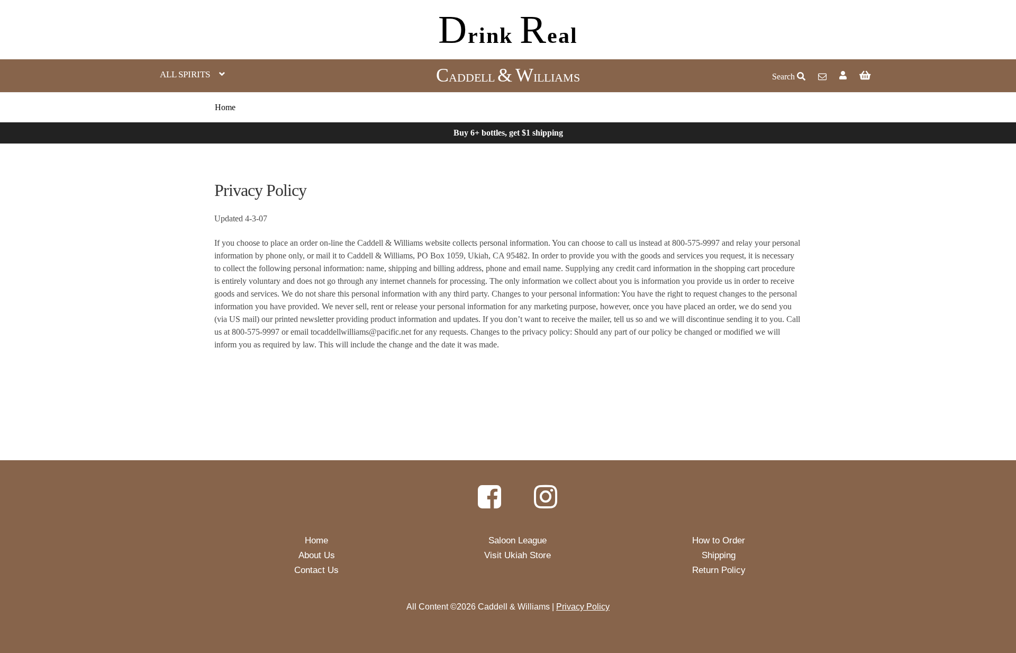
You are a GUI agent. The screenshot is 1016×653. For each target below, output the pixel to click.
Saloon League (517, 540)
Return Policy (719, 570)
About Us (316, 555)
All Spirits (185, 74)
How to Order (718, 540)
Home (225, 107)
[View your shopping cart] (927, 75)
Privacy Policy (583, 606)
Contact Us (316, 570)
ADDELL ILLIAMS (508, 77)
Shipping (719, 555)
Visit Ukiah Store (517, 555)
